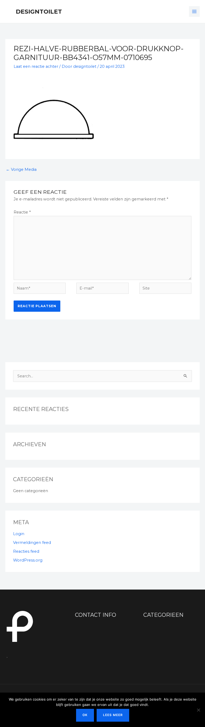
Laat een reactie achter (36, 66)
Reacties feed (26, 551)
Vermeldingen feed (32, 542)
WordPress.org (27, 560)
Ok (85, 715)
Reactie (22, 212)
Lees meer (113, 715)
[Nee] (198, 710)
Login (18, 533)
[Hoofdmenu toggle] (194, 11)
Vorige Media (21, 169)
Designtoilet (39, 11)
